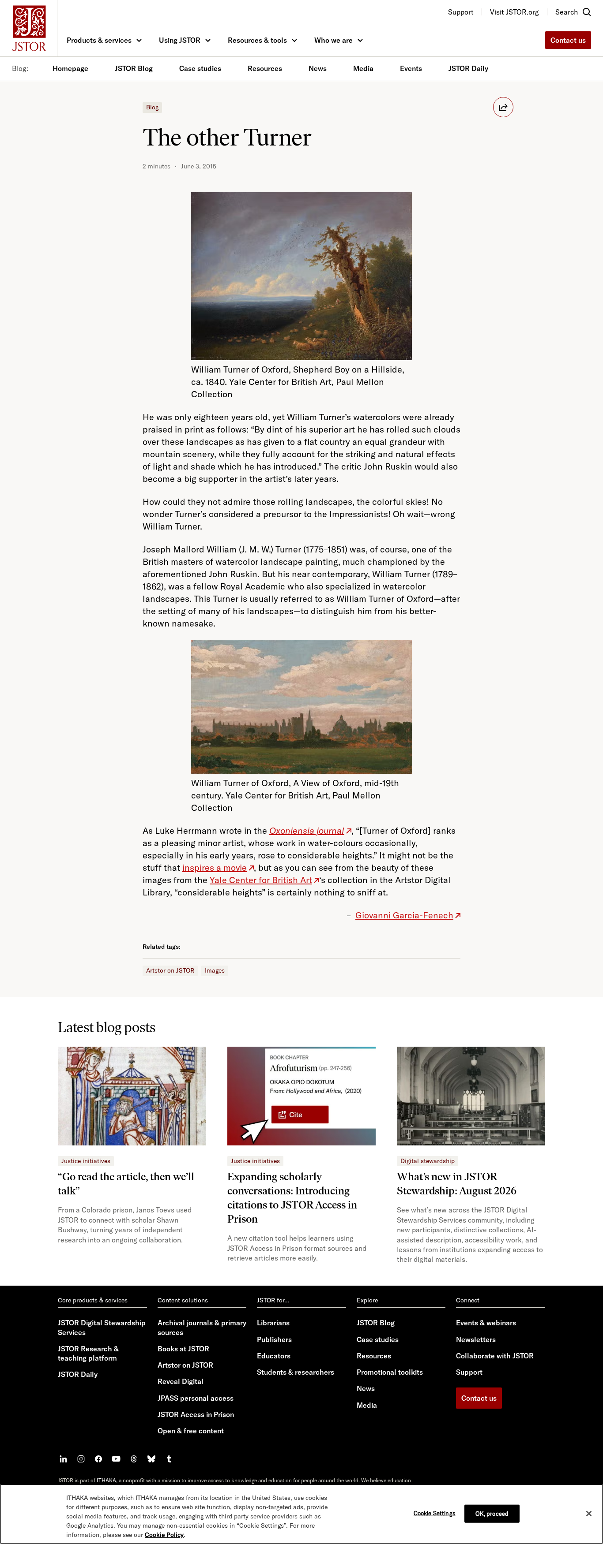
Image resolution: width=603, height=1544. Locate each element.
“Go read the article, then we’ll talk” (126, 1183)
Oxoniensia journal (306, 830)
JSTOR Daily (468, 68)
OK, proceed (492, 1513)
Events (411, 68)
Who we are (333, 40)
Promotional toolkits (390, 1372)
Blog (152, 107)
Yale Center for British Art (261, 879)
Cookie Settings (435, 1512)
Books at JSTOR (183, 1348)
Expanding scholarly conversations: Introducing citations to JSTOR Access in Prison (292, 1197)
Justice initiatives (85, 1161)
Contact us (568, 40)
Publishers (274, 1339)
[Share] (503, 107)
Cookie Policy (164, 1535)
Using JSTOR (179, 40)
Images (215, 970)
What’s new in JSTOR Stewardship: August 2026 (456, 1183)
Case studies (200, 68)
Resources (265, 68)
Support (469, 1372)
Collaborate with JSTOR (495, 1355)
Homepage (70, 68)
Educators (273, 1355)
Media (363, 68)
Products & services (99, 40)
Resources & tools (257, 40)
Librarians (273, 1322)
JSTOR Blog (134, 68)
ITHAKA (106, 1480)
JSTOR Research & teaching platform (88, 1353)
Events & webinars (486, 1322)
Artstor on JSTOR (170, 970)
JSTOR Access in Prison (196, 1414)
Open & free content (191, 1430)
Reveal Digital (181, 1381)
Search (566, 11)
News (318, 68)
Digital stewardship (427, 1161)
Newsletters (476, 1339)
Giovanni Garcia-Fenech (404, 915)
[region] (301, 1514)
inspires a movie (214, 867)
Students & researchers (295, 1372)
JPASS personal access (196, 1398)
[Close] (589, 1513)
